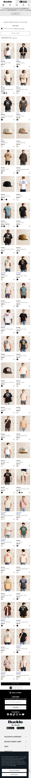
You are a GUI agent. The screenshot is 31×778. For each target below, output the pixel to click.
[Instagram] (17, 714)
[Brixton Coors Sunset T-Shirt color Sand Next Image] (13, 583)
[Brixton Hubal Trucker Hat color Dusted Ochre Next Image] (28, 237)
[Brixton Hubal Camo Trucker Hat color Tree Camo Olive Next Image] (13, 370)
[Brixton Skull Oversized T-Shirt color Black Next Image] (28, 610)
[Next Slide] (18, 14)
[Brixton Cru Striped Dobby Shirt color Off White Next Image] (28, 663)
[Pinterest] (10, 714)
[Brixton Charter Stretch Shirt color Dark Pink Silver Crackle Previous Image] (18, 503)
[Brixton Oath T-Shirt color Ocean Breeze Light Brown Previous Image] (3, 210)
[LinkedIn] (20, 714)
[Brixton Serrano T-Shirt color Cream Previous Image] (18, 370)
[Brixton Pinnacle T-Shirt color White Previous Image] (3, 450)
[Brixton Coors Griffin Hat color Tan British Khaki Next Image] (28, 130)
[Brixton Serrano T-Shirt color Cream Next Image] (28, 370)
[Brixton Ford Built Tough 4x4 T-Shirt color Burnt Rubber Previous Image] (3, 104)
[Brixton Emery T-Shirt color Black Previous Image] (3, 477)
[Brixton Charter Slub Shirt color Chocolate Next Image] (13, 610)
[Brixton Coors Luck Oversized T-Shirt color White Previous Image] (3, 317)
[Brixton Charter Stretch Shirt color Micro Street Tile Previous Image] (18, 290)
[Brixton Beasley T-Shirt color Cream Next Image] (13, 636)
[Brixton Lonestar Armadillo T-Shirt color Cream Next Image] (13, 343)
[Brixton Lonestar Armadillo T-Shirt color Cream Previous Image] (3, 343)
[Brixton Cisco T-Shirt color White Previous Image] (18, 184)
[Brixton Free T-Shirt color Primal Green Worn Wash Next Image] (28, 530)
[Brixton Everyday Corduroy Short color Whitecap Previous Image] (18, 477)
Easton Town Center (19, 28)
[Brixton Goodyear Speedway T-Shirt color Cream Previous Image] (18, 556)
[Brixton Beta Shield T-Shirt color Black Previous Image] (18, 317)
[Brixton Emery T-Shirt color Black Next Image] (13, 477)
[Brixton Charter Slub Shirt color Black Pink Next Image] (13, 423)
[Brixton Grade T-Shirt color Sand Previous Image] (3, 264)
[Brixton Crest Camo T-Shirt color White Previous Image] (3, 51)
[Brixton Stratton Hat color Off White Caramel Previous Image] (3, 130)
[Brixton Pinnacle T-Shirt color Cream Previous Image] (3, 556)
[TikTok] (13, 714)
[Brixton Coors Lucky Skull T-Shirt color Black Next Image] (13, 237)
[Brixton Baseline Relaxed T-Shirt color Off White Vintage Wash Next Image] (13, 77)
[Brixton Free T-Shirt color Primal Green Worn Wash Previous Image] (18, 530)
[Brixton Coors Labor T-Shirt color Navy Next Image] (28, 583)
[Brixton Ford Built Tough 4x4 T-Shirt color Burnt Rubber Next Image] (13, 104)
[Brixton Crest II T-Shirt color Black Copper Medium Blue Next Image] (28, 210)
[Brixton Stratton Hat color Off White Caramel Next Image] (13, 130)
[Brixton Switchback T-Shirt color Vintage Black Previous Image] (18, 343)
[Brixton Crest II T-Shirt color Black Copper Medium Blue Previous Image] (18, 210)
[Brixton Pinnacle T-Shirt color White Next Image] (13, 450)
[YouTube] (23, 714)
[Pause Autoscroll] (15, 14)
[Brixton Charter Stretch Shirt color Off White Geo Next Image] (13, 530)
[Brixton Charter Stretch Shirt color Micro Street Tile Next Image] (28, 290)
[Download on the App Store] (10, 728)
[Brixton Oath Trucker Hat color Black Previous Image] (3, 184)
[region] (14, 765)
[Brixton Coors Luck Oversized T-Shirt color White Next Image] (13, 317)
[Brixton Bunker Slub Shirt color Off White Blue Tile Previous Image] (3, 290)
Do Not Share (14, 774)
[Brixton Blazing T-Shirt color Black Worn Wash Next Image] (28, 104)
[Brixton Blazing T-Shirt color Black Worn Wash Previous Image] (18, 104)
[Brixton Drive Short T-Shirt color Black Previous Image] (3, 397)
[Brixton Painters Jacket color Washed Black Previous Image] (18, 51)
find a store (17, 693)
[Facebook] (7, 714)
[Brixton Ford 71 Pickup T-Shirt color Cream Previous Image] (18, 77)
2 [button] (13, 687)
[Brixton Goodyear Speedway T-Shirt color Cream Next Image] (28, 556)
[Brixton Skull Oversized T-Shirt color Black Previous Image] (18, 610)
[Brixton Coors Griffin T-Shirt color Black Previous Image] (18, 264)
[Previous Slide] (12, 14)
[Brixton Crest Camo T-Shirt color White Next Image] (13, 51)
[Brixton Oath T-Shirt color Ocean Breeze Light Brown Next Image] (13, 210)
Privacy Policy (5, 765)
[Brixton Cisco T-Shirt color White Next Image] (28, 184)
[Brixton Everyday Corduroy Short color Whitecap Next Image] (28, 477)
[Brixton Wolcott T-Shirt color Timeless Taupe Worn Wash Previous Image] (3, 157)
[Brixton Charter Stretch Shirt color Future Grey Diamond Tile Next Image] (28, 636)
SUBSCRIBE (15, 707)
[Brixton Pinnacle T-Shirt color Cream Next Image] (13, 556)
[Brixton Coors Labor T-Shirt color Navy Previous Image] (18, 583)
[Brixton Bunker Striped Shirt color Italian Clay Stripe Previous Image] (18, 423)
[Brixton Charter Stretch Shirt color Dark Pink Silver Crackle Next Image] (28, 503)
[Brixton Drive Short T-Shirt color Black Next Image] (13, 397)
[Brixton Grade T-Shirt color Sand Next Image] (13, 264)
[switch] (2, 28)
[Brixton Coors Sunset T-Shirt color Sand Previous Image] (3, 583)
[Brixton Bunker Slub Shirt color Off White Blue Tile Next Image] (13, 290)
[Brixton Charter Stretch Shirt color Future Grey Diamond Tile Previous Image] (18, 636)
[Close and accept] (26, 753)
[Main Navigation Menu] (29, 5)
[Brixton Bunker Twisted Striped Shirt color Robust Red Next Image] (13, 663)
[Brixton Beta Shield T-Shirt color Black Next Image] (28, 317)
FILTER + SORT (15, 33)
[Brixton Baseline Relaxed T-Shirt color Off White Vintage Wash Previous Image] (3, 77)
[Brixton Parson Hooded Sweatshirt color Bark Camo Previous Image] (18, 157)
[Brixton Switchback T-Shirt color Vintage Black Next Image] (28, 343)
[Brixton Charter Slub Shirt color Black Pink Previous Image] (3, 423)
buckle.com (21, 756)
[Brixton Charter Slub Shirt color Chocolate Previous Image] (3, 610)
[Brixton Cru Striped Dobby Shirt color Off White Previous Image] (18, 663)
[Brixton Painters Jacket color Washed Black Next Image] (28, 51)
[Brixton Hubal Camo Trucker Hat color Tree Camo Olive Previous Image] (3, 370)
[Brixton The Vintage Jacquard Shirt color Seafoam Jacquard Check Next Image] (13, 503)
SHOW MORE (15, 683)
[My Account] (3, 5)
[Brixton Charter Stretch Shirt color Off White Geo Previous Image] (3, 530)
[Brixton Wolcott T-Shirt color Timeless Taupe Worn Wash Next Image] (13, 157)
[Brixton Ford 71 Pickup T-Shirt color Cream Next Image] (28, 77)
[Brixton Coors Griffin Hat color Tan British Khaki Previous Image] (18, 130)
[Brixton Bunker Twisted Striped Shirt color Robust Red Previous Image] (3, 663)
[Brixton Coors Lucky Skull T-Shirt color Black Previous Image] (3, 237)
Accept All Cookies (14, 770)
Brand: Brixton (5, 37)
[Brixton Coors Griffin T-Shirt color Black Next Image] (28, 264)
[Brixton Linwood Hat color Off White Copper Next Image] (28, 450)
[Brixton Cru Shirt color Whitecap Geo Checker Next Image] (28, 397)
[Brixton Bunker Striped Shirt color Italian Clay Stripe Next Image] (28, 423)
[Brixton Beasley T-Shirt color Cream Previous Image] (3, 636)
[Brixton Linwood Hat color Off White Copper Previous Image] (18, 450)
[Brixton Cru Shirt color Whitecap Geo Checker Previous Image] (18, 397)
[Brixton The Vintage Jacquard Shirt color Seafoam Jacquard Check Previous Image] (3, 503)
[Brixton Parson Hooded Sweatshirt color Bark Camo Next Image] (28, 157)
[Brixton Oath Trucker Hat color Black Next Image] (13, 184)
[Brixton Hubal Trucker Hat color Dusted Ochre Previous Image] (18, 237)
